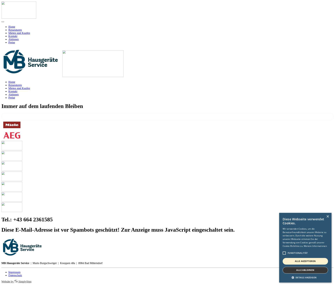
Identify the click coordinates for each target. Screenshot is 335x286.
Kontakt (12, 36)
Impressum (14, 272)
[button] (305, 277)
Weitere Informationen (315, 246)
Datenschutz (15, 275)
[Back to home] (18, 17)
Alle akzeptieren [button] (305, 261)
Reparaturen (15, 29)
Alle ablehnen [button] (305, 270)
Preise (11, 42)
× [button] (327, 216)
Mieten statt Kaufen (19, 33)
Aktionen (13, 39)
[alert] (305, 248)
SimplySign (16, 281)
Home (11, 26)
